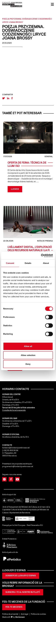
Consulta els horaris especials (14, 410)
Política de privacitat (10, 614)
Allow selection (28, 355)
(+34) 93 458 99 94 (10, 450)
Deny (28, 364)
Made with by (13, 617)
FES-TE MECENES (13, 607)
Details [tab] (28, 263)
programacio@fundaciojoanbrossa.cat (17, 466)
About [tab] (46, 263)
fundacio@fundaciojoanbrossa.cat (15, 448)
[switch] (49, 317)
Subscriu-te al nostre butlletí (22, 592)
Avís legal (24, 614)
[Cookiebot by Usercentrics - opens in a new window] (41, 255)
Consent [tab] (10, 263)
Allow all (28, 346)
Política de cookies (38, 614)
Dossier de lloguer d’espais (20, 576)
